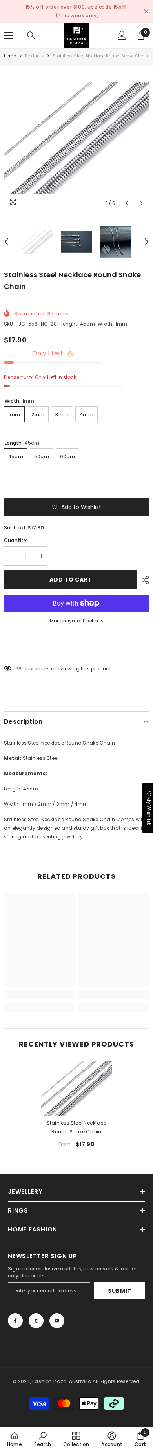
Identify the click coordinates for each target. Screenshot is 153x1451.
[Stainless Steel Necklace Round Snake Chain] (76, 1088)
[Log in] (122, 35)
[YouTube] (56, 1320)
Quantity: (16, 540)
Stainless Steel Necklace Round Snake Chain (77, 1127)
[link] (39, 994)
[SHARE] (143, 580)
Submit (119, 1291)
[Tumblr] (36, 1320)
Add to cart (70, 580)
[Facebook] (15, 1320)
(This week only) (78, 15)
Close (146, 12)
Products (34, 56)
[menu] (8, 35)
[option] (76, 138)
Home (10, 56)
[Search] (31, 35)
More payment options (77, 620)
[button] (127, 203)
